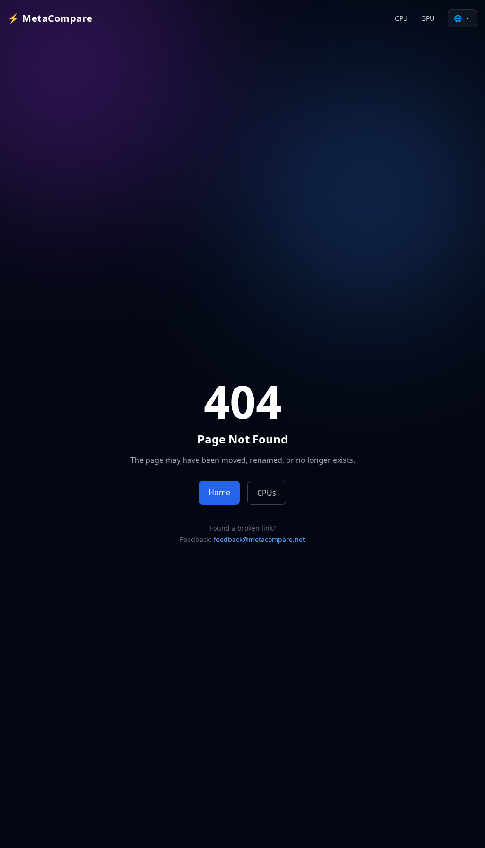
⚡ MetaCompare (50, 18)
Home (219, 492)
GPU (427, 18)
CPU (401, 18)
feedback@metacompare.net (259, 539)
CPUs (266, 492)
